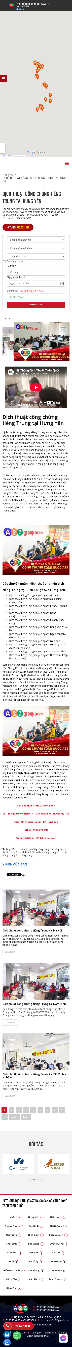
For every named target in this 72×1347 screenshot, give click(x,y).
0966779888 (29, 1320)
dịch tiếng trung (24, 855)
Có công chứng (15, 261)
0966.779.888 (13, 1320)
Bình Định (58, 1261)
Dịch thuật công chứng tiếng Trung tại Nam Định (34, 1004)
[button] (30, 1179)
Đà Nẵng (35, 1261)
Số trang (11, 265)
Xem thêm (10, 952)
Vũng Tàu (13, 1279)
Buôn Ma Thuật (13, 1270)
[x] (3, 78)
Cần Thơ (35, 1279)
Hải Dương (58, 1225)
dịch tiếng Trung (18, 482)
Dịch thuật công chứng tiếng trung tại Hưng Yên (38, 849)
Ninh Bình (35, 1234)
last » (26, 1117)
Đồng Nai (13, 1288)
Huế (13, 1261)
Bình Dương (57, 1279)
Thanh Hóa (13, 1252)
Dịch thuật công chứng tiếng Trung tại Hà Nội (32, 930)
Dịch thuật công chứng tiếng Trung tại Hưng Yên (35, 179)
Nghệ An (35, 1252)
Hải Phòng (57, 1217)
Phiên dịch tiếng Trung (44, 852)
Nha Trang (35, 1270)
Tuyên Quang (57, 1243)
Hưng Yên (35, 1217)
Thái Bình (13, 1243)
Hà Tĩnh (58, 1252)
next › (14, 1117)
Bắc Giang (35, 1243)
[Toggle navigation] (66, 163)
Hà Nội (13, 1217)
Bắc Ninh (35, 1225)
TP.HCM (58, 1270)
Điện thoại (25, 290)
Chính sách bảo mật (38, 1335)
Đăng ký (37, 1332)
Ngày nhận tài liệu (16, 277)
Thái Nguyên (58, 1234)
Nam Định (13, 1234)
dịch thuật (53, 664)
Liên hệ (25, 1332)
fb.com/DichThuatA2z (47, 1306)
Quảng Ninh (13, 1225)
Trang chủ (8, 175)
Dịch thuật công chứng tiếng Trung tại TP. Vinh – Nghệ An (34, 1075)
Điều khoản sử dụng (56, 1332)
